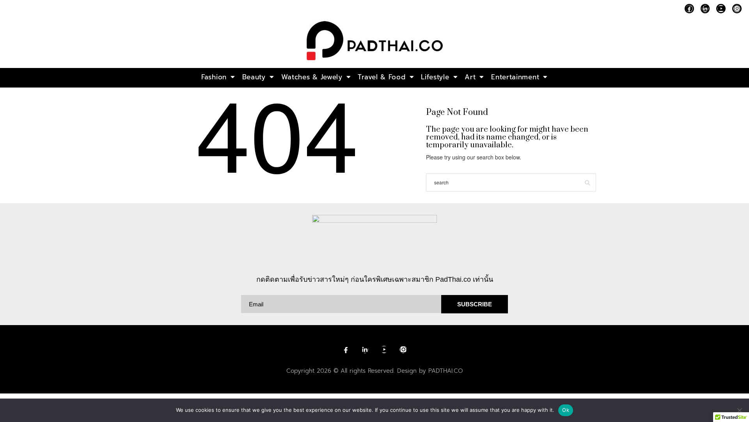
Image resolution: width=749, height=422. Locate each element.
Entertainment (515, 77)
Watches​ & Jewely (312, 77)
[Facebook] (689, 8)
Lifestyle (435, 77)
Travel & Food (381, 77)
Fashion (214, 77)
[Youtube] (721, 8)
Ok (565, 410)
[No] (739, 410)
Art (470, 77)
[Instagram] (737, 8)
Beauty (254, 77)
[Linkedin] (705, 8)
